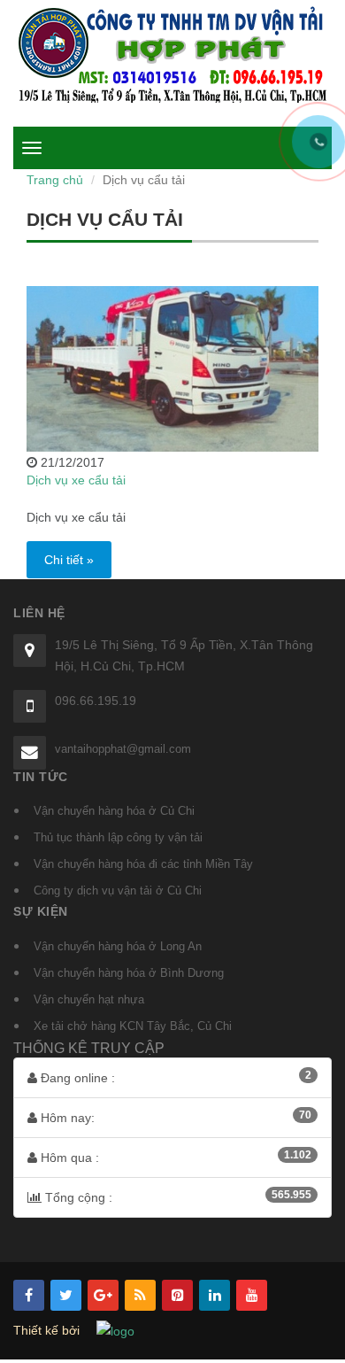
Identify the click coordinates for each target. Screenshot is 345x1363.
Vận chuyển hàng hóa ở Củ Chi (114, 810)
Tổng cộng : (176, 1196)
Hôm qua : (174, 1157)
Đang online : (174, 1077)
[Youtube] (251, 1295)
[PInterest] (177, 1295)
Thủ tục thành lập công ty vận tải (118, 837)
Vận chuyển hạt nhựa (89, 999)
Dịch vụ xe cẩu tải (76, 480)
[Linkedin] (214, 1295)
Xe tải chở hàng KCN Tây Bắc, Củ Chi (133, 1026)
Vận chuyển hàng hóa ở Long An (118, 946)
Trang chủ (55, 180)
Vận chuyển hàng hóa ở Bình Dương (129, 973)
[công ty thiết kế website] (115, 1330)
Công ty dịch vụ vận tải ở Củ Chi (118, 890)
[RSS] (140, 1295)
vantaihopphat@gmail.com (123, 748)
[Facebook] (28, 1295)
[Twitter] (65, 1295)
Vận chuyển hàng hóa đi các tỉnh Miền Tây (143, 864)
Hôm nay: (174, 1117)
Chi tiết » (69, 560)
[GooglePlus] (103, 1295)
